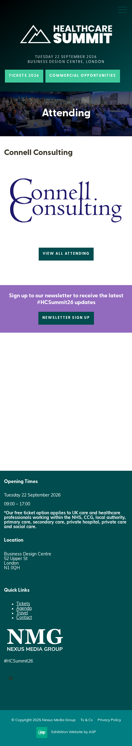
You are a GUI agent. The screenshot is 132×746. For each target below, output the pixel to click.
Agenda (24, 608)
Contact (24, 618)
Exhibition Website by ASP (73, 732)
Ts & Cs (86, 720)
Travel (22, 613)
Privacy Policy (109, 720)
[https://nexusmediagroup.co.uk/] (34, 652)
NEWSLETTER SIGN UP (66, 318)
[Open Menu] (122, 9)
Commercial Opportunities (82, 76)
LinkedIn (10, 678)
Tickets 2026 (24, 76)
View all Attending (66, 254)
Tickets (23, 604)
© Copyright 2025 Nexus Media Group (43, 720)
